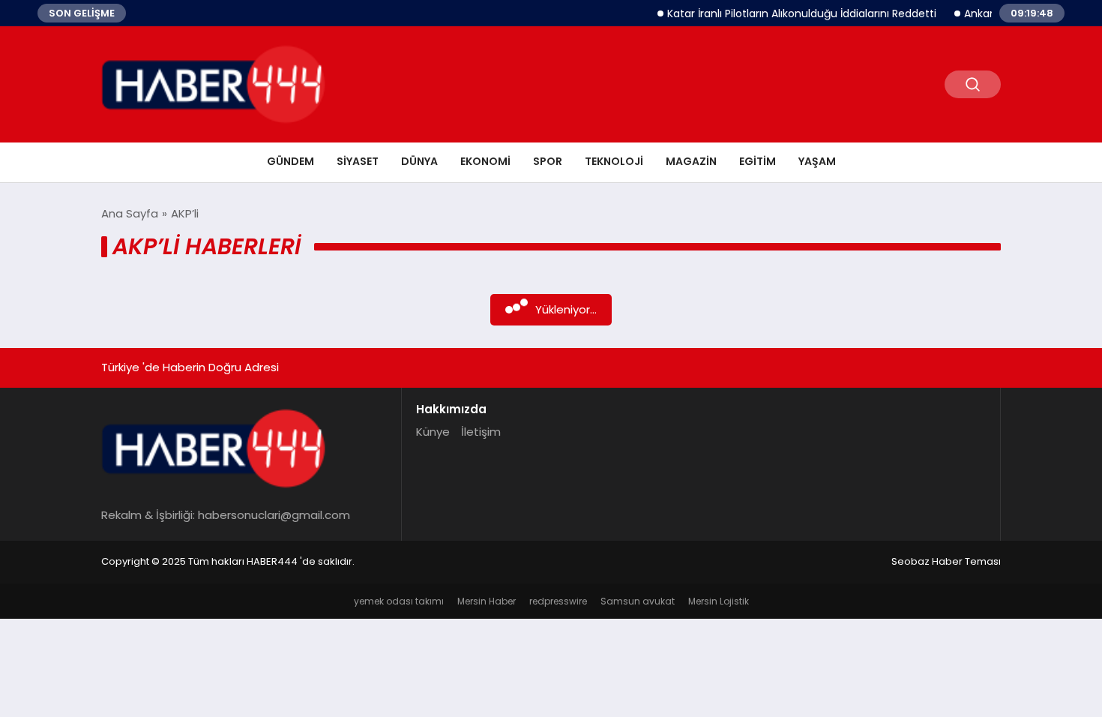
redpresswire (558, 601)
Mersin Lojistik (718, 601)
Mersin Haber (486, 601)
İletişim (481, 432)
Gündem (290, 161)
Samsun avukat (637, 601)
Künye (433, 432)
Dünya (419, 161)
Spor (547, 161)
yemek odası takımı (399, 601)
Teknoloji (614, 161)
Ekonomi (485, 161)
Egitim (757, 161)
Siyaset (358, 161)
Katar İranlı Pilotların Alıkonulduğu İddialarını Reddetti (792, 13)
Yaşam (817, 161)
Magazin (691, 161)
